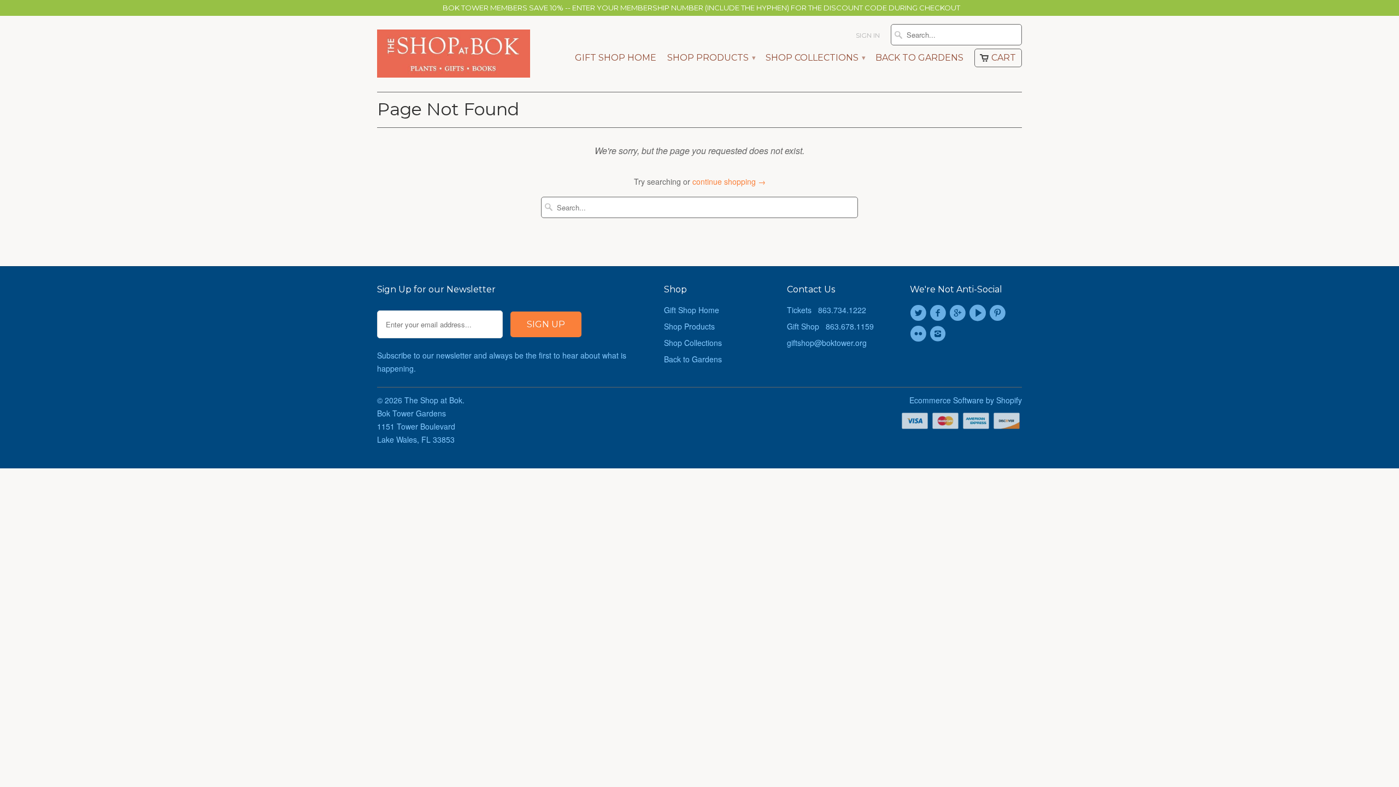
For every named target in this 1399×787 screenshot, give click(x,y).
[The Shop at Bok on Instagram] (939, 334)
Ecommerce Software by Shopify (965, 400)
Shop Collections (815, 58)
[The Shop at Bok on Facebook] (939, 313)
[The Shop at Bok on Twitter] (920, 313)
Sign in (868, 35)
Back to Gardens (919, 58)
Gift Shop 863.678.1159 (830, 326)
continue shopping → (729, 181)
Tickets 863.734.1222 (826, 309)
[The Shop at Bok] (453, 53)
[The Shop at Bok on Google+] (959, 313)
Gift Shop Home (615, 58)
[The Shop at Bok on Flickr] (920, 334)
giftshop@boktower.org (827, 342)
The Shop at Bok (433, 400)
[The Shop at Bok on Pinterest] (999, 313)
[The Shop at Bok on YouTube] (979, 313)
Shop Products (711, 58)
